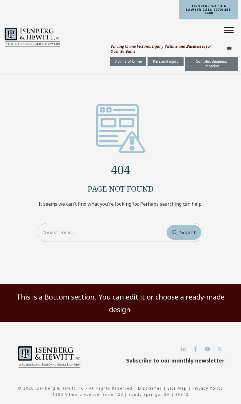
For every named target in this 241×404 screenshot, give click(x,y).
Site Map (177, 388)
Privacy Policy (208, 388)
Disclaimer (150, 388)
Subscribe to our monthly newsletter (175, 360)
